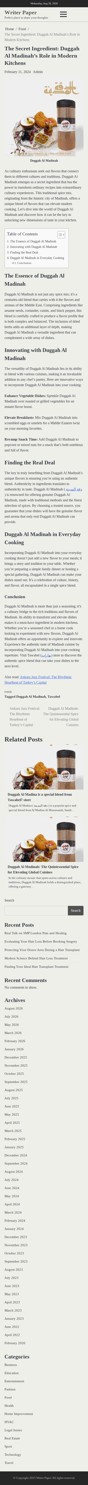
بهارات (46, 655)
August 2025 (14, 1090)
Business (11, 1365)
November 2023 (16, 1245)
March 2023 (13, 1310)
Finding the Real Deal (24, 252)
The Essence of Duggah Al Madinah (33, 241)
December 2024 (16, 1155)
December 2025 (16, 1057)
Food (8, 692)
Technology (13, 1454)
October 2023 (14, 1253)
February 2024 (15, 1220)
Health (9, 1405)
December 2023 (16, 1237)
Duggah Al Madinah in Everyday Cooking (37, 258)
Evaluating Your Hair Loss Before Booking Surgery (41, 941)
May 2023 (12, 1294)
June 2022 (12, 1327)
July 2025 (12, 1098)
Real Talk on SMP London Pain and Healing (36, 933)
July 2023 (12, 1278)
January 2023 (14, 1318)
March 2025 (13, 1131)
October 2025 (14, 1073)
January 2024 (14, 1229)
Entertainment (14, 1381)
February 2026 (15, 1041)
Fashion (10, 1389)
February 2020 (15, 1343)
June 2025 (12, 1106)
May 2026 (12, 1025)
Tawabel (54, 696)
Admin (38, 72)
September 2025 (16, 1082)
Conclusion (24, 263)
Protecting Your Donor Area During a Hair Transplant (42, 950)
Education (12, 1373)
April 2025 (12, 1122)
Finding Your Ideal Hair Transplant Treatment (36, 966)
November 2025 (16, 1065)
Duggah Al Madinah (31, 696)
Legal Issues (13, 1430)
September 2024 (16, 1163)
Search (9, 900)
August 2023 (14, 1269)
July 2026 (12, 1016)
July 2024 (12, 1180)
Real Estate (12, 1438)
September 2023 (16, 1261)
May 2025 (12, 1114)
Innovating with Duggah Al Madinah (33, 247)
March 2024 (13, 1212)
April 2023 (12, 1302)
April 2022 (12, 1335)
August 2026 (14, 1008)
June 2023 (12, 1286)
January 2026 (14, 1049)
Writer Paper (21, 12)
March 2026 (13, 1033)
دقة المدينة (74, 489)
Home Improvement (19, 1414)
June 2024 (12, 1188)
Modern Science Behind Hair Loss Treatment (36, 958)
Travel (9, 1463)
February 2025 (15, 1139)
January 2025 (14, 1147)
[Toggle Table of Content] (59, 235)
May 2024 (12, 1196)
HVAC (9, 1422)
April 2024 (12, 1204)
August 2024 (14, 1171)
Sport (8, 1446)
